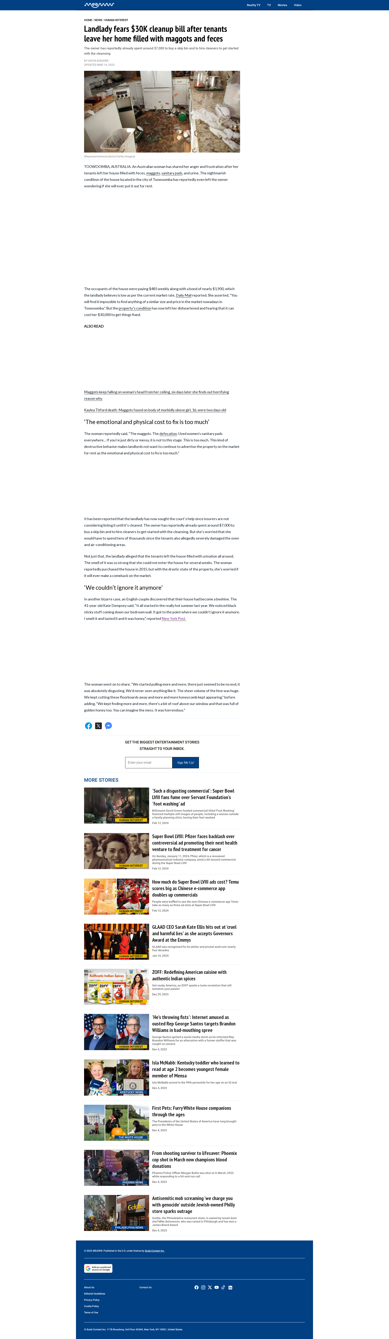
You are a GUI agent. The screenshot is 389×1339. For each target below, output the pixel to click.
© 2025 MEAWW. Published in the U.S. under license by (114, 1250)
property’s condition (135, 308)
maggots (153, 173)
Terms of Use (91, 1312)
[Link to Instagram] (203, 1287)
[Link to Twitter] (210, 1287)
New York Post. (174, 618)
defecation (168, 433)
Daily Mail (183, 295)
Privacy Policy (91, 1300)
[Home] (99, 5)
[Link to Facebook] (196, 1287)
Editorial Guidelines (94, 1293)
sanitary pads (171, 173)
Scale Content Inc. (155, 1250)
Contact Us (145, 1287)
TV (269, 5)
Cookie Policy (91, 1306)
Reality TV (253, 5)
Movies (282, 5)
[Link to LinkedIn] (230, 1287)
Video (297, 5)
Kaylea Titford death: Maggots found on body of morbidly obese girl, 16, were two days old (155, 410)
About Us (89, 1287)
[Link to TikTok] (223, 1288)
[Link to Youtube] (217, 1287)
